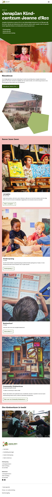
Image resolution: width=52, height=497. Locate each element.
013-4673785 (5, 477)
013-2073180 (5, 467)
